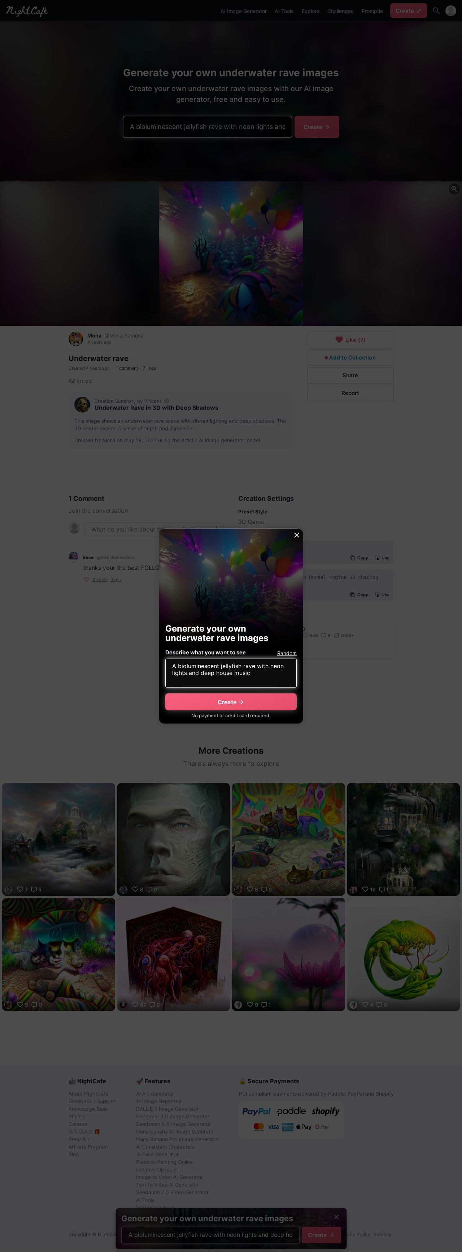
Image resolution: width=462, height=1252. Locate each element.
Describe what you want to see (205, 652)
